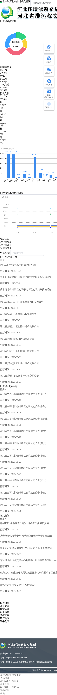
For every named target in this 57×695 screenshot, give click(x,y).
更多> (3, 260)
